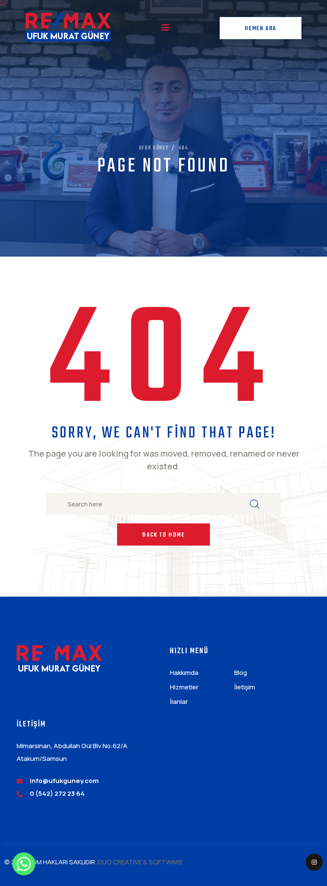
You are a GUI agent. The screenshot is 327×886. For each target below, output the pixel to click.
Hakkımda (184, 672)
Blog (240, 672)
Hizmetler (184, 687)
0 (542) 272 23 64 (57, 793)
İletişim (244, 687)
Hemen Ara (260, 29)
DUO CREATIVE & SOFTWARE (140, 861)
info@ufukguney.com (64, 780)
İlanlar (179, 701)
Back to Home (163, 535)
